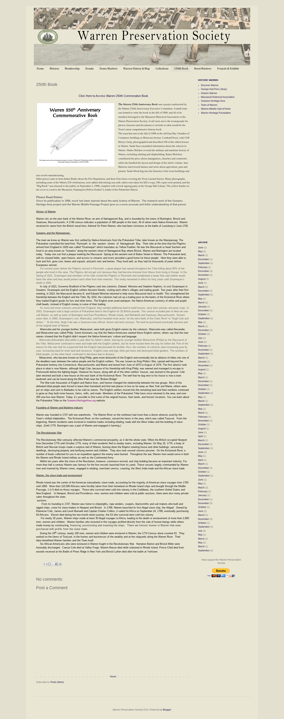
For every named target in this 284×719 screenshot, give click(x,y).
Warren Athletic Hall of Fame (216, 108)
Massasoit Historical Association (218, 97)
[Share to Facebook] (57, 564)
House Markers (108, 68)
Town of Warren (209, 105)
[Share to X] (53, 564)
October (202, 314)
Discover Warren (210, 85)
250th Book (181, 68)
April (200, 436)
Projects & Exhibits (228, 68)
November (203, 275)
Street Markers (202, 68)
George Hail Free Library (214, 89)
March (201, 255)
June (200, 247)
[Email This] (46, 564)
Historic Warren (209, 93)
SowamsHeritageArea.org (81, 400)
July (200, 338)
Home (40, 68)
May (200, 251)
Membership (72, 68)
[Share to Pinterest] (60, 564)
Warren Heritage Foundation (216, 113)
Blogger (167, 709)
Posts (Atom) (57, 682)
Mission (54, 68)
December (203, 259)
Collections (162, 68)
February (202, 267)
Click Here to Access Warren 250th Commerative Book (113, 95)
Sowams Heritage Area (213, 101)
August (201, 279)
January (202, 306)
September (204, 263)
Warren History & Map (136, 68)
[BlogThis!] (49, 564)
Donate (89, 68)
